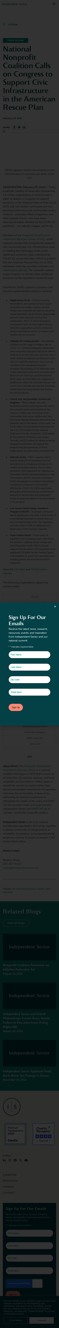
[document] (29, 664)
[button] (55, 606)
